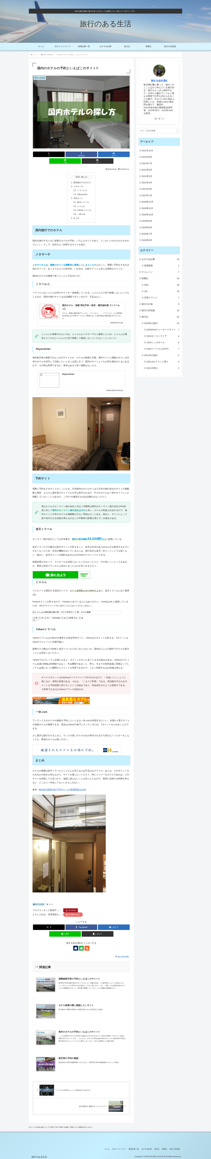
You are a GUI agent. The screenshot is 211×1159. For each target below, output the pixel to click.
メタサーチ (78, 186)
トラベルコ (82, 190)
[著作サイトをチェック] (75, 948)
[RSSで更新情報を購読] (86, 948)
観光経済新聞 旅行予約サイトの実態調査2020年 (62, 789)
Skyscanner (82, 194)
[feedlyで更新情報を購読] (81, 948)
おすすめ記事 (146, 1149)
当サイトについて (119, 1149)
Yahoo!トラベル (84, 210)
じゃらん (81, 206)
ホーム (107, 1149)
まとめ (76, 218)
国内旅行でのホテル (82, 182)
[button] (97, 161)
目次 (78, 177)
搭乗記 (164, 1149)
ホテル (50, 904)
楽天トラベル (83, 202)
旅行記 (156, 1149)
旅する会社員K (159, 80)
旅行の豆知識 (39, 904)
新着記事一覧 (134, 1149)
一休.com (81, 214)
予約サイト (78, 198)
